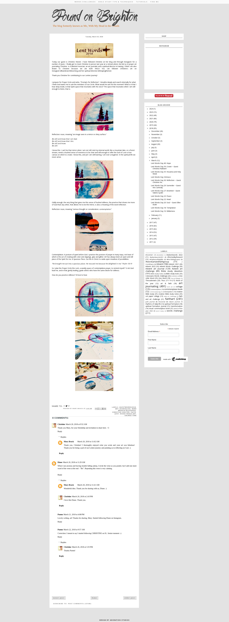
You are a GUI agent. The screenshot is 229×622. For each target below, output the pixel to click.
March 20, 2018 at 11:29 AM (74, 462)
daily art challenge (170, 296)
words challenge (174, 310)
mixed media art (128, 414)
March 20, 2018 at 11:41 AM (88, 485)
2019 (151, 125)
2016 (151, 226)
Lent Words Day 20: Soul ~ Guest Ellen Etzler (166, 203)
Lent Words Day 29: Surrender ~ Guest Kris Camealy (166, 186)
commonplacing (155, 292)
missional (161, 302)
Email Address (154, 331)
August (154, 144)
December (155, 131)
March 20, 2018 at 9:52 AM (76, 424)
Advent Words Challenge (169, 266)
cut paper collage (152, 296)
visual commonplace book (159, 308)
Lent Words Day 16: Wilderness (163, 211)
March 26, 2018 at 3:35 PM (82, 547)
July (152, 147)
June (153, 151)
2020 (151, 122)
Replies (63, 437)
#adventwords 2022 (174, 255)
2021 (151, 118)
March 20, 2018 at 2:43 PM (82, 496)
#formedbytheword (174, 257)
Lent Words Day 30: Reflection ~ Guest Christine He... (166, 181)
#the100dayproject (173, 259)
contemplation (168, 292)
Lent (116, 414)
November (155, 134)
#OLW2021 (149, 255)
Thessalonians (151, 280)
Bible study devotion (171, 271)
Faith (133, 412)
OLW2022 (174, 276)
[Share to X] (100, 409)
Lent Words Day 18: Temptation (163, 208)
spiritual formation (172, 304)
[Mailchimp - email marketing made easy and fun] (175, 361)
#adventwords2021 (157, 257)
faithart (170, 299)
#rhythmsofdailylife (156, 259)
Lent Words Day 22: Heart (161, 199)
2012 (151, 239)
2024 (151, 109)
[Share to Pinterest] (105, 409)
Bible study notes (157, 274)
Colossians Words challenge (156, 276)
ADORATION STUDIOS (120, 620)
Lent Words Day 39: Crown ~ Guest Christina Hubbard (164, 167)
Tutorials (142, 2)
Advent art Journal (155, 268)
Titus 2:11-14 (166, 280)
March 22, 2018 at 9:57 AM (74, 530)
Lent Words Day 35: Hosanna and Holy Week (166, 173)
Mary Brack (69, 442)
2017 (151, 222)
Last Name (152, 348)
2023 (151, 112)
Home (94, 598)
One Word (163, 278)
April (153, 157)
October (154, 138)
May (153, 154)
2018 (151, 128)
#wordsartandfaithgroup (157, 261)
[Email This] (96, 409)
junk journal (150, 302)
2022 (151, 115)
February (155, 215)
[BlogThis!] (98, 409)
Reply (60, 431)
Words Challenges (85, 2)
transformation (176, 306)
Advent (159, 264)
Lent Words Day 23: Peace (161, 196)
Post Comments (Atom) (79, 603)
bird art (170, 287)
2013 (151, 235)
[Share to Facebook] (103, 409)
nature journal (174, 302)
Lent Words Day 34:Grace (161, 177)
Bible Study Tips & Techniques (116, 2)
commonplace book (173, 289)
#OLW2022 (160, 255)
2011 (151, 242)
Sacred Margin (176, 278)
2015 (151, 229)
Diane (60, 462)
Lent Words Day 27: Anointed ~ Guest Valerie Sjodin (165, 192)
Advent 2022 (150, 266)
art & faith (166, 283)
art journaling (123, 409)
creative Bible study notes (168, 294)
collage (179, 286)
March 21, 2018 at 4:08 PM (74, 514)
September (155, 141)
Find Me (154, 2)
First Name (152, 340)
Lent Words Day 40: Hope (161, 163)
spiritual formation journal (156, 306)
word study (160, 311)
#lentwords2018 (128, 407)
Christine (61, 424)
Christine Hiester (121, 412)
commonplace (156, 289)
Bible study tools (172, 274)
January (154, 218)
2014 (151, 232)
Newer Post (58, 598)
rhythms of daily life (153, 304)
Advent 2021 (174, 264)
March (154, 160)
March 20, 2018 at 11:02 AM (88, 442)
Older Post (130, 598)
